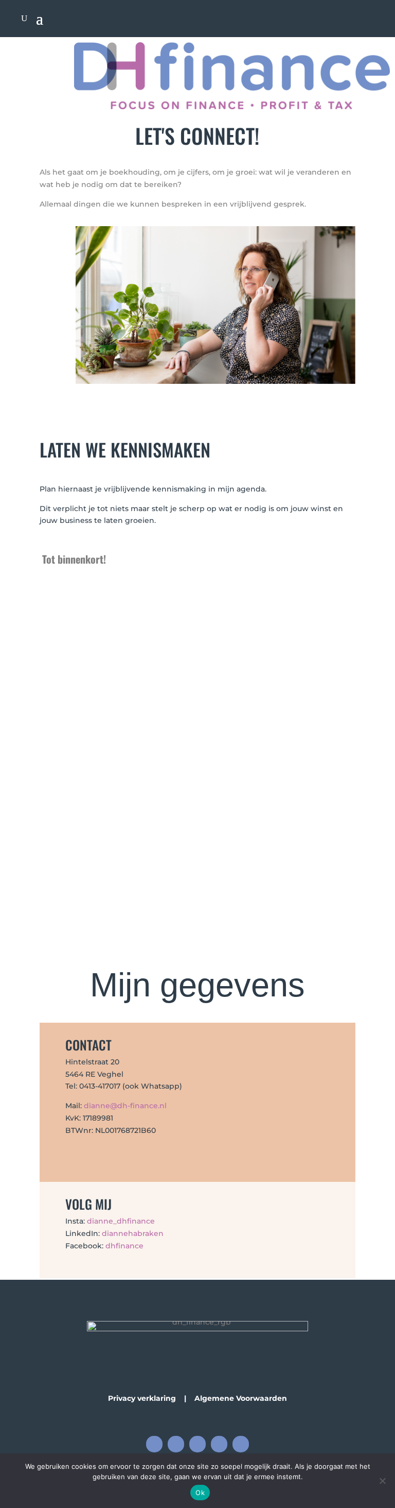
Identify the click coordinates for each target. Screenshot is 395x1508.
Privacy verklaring (142, 1398)
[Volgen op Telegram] (219, 1444)
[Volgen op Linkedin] (197, 1444)
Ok (200, 1492)
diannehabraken (133, 1233)
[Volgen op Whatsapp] (240, 1444)
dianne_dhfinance (121, 1221)
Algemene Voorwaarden (240, 1398)
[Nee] (382, 1481)
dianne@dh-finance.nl (125, 1105)
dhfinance (124, 1245)
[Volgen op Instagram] (176, 1444)
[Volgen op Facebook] (154, 1444)
